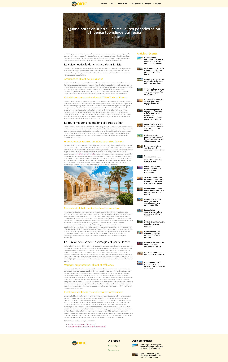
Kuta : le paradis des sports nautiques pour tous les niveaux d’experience (152, 170)
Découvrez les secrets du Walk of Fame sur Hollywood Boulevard (154, 244)
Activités (104, 4)
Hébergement (136, 4)
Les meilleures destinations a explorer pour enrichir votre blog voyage (153, 213)
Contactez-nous (113, 350)
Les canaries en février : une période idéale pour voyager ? (87, 326)
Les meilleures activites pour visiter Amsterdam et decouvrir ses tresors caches (154, 191)
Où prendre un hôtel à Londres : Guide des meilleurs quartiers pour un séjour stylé (154, 265)
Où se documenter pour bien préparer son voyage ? (154, 254)
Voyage (158, 4)
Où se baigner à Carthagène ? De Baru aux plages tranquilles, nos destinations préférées (154, 60)
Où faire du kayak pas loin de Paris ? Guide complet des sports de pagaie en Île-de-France (154, 92)
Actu (112, 4)
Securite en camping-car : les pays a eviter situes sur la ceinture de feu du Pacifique (154, 224)
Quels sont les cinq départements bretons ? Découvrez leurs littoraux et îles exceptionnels (154, 138)
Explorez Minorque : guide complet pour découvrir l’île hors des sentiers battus (154, 71)
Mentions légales (114, 346)
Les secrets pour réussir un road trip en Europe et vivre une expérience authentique (153, 127)
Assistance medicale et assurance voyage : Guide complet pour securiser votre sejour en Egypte (154, 180)
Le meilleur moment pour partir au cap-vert (82, 324)
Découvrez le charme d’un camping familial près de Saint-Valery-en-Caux (154, 81)
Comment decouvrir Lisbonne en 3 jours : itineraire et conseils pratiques (152, 235)
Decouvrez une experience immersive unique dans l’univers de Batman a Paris (153, 159)
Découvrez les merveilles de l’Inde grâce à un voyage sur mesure (153, 102)
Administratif (122, 4)
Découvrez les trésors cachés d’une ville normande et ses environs (154, 148)
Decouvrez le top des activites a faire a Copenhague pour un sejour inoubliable (152, 202)
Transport (148, 4)
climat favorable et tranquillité (85, 154)
